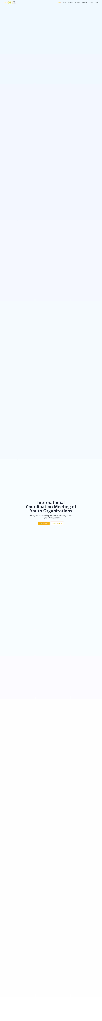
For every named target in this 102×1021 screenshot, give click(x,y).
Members (70, 2)
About (64, 2)
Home (59, 2)
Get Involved (43, 523)
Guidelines (77, 2)
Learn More (56, 523)
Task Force (84, 2)
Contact (96, 2)
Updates (91, 2)
